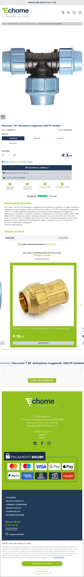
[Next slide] (80, 72)
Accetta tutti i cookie (42, 564)
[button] (3, 117)
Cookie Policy (12, 512)
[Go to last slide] (3, 305)
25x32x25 (36, 138)
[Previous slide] (3, 72)
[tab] (5, 349)
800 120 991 (50, 244)
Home (4, 23)
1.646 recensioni (11, 528)
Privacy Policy (12, 508)
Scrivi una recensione (42, 380)
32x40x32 (60, 138)
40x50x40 (13, 143)
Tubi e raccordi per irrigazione (28, 23)
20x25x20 (13, 138)
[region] (42, 558)
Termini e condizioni (15, 505)
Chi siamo (10, 498)
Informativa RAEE (14, 515)
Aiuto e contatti (14, 501)
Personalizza (42, 571)
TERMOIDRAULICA (13, 23)
